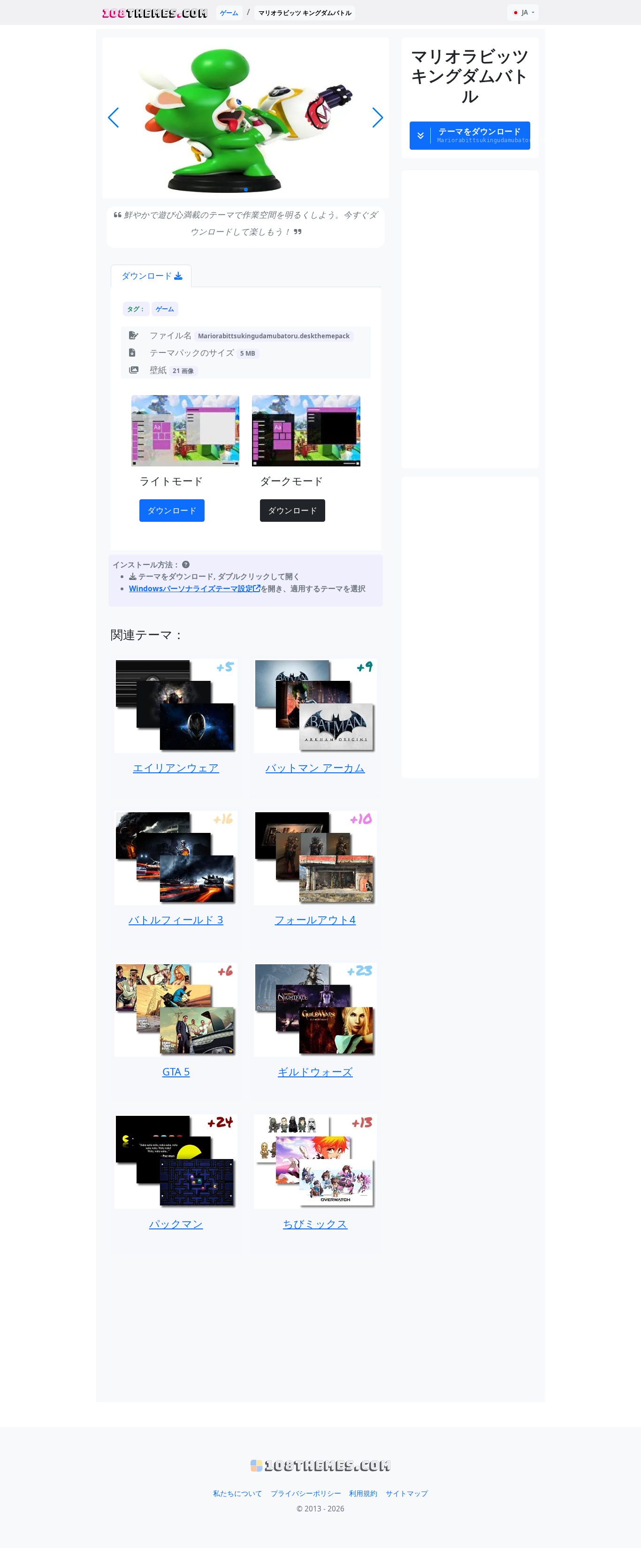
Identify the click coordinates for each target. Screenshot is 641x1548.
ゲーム (229, 12)
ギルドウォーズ (315, 1071)
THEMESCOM (155, 12)
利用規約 (363, 1493)
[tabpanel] (246, 449)
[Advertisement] (246, 1328)
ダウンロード (172, 510)
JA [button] (525, 12)
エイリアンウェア (176, 767)
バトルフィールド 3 (176, 919)
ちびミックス (315, 1223)
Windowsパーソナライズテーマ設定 (191, 588)
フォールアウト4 (315, 919)
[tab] (151, 276)
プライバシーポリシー (306, 1493)
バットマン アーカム (315, 767)
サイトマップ (407, 1493)
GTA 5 (176, 1071)
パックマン (176, 1223)
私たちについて (237, 1493)
